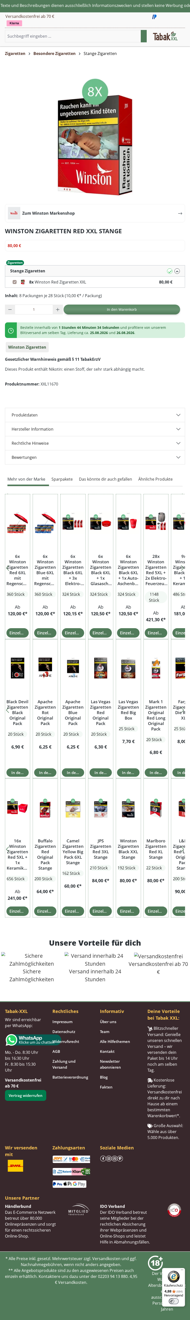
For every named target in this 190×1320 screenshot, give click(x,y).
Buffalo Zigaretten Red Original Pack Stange (45, 854)
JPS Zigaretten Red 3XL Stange (100, 849)
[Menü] (182, 1271)
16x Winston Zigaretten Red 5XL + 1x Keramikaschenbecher (17, 854)
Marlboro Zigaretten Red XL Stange (155, 849)
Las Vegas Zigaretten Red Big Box (128, 710)
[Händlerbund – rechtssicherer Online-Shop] (79, 1209)
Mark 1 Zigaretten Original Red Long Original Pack (155, 715)
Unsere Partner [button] (22, 1198)
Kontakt (107, 1051)
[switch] (174, 1301)
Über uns (108, 1021)
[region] (95, 566)
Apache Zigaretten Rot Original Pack (45, 712)
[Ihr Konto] (180, 37)
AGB (56, 1051)
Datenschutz (63, 1031)
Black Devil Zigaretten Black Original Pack (17, 712)
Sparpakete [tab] (62, 479)
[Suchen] (144, 36)
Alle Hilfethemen (115, 1041)
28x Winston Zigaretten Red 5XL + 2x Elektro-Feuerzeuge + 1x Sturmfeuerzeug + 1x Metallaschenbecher (156, 570)
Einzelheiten (19, 633)
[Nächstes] (183, 566)
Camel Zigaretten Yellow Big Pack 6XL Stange (73, 851)
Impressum (62, 1021)
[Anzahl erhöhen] (58, 309)
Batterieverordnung (70, 1077)
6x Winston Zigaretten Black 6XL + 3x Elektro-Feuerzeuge (73, 570)
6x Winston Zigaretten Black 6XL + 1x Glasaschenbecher (100, 570)
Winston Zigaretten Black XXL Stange (128, 849)
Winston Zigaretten (27, 347)
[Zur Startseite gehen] (165, 35)
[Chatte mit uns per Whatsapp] (24, 1040)
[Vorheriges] (7, 566)
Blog (104, 1077)
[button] (185, 36)
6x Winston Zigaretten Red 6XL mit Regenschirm (17, 570)
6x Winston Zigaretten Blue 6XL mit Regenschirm (45, 570)
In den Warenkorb (122, 309)
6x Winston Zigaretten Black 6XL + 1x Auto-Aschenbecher (128, 570)
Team (104, 1031)
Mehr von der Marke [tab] (26, 479)
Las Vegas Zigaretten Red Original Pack (100, 712)
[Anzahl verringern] (10, 309)
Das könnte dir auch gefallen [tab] (105, 479)
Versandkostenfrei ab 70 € (29, 16)
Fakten (106, 1087)
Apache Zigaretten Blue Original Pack (73, 712)
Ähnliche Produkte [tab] (155, 479)
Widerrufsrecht (65, 1041)
